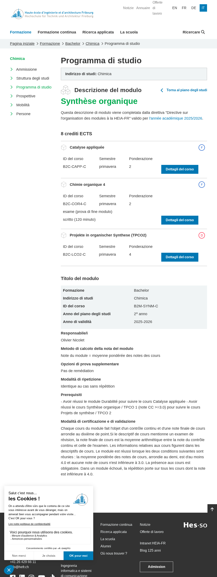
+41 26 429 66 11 (23, 562)
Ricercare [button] (192, 32)
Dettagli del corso (180, 169)
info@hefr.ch (19, 567)
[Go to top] (212, 509)
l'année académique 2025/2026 (175, 118)
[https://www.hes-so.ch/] (195, 524)
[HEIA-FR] (52, 14)
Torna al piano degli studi (187, 90)
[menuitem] (128, 8)
